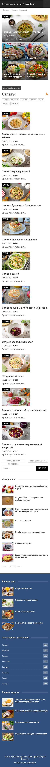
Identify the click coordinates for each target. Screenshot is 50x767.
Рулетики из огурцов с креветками (31, 734)
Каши (41, 100)
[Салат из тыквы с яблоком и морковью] (16, 295)
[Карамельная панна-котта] (7, 725)
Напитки (6, 103)
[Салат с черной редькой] (16, 158)
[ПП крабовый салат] (16, 363)
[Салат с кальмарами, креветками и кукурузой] (13, 52)
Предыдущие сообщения (14, 461)
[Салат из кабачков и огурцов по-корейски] (25, 29)
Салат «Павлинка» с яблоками (19, 239)
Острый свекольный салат (17, 342)
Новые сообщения (37, 461)
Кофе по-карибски (23, 588)
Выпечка (14, 100)
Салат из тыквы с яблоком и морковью (24, 307)
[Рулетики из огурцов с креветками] (7, 737)
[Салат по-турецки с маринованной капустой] (16, 431)
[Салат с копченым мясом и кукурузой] (13, 70)
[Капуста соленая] (7, 523)
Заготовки (6, 661)
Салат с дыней (10, 273)
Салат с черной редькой (16, 171)
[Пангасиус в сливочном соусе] (7, 626)
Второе (5, 100)
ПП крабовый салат (13, 376)
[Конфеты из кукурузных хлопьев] (7, 535)
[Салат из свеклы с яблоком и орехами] (16, 397)
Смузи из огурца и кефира (27, 600)
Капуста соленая (23, 520)
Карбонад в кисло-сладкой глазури (31, 711)
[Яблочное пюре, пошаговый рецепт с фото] (7, 489)
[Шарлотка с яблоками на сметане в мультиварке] (7, 558)
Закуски (33, 100)
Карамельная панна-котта (27, 722)
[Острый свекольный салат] (16, 329)
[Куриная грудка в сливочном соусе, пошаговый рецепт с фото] (7, 512)
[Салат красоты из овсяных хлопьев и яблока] (16, 121)
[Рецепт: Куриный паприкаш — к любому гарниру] (7, 500)
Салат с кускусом (35, 58)
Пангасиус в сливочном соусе (29, 623)
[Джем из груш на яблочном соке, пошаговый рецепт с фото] (7, 702)
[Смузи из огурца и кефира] (7, 603)
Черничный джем (23, 543)
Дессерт (24, 100)
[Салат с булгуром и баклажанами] (16, 192)
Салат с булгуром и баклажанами (21, 205)
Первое (15, 103)
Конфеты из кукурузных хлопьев (30, 532)
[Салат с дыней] (16, 261)
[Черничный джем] (7, 546)
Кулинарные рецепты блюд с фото (18, 4)
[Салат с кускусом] (36, 52)
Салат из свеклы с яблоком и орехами (24, 410)
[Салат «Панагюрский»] (7, 614)
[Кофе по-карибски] (7, 591)
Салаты (6, 16)
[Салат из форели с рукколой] (36, 70)
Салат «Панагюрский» (25, 611)
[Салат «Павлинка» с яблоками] (16, 226)
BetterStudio (31, 763)
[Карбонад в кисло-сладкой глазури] (7, 714)
